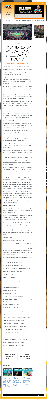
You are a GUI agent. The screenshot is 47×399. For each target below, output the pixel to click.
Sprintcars (20, 370)
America (16, 369)
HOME (21, 15)
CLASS (40, 15)
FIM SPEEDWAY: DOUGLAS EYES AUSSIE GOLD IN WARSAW (26, 381)
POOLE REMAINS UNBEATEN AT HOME (10, 356)
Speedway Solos (24, 63)
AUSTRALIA (26, 15)
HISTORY (39, 17)
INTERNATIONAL (33, 15)
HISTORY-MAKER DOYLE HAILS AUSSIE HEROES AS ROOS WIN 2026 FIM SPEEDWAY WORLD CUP (7, 382)
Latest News (18, 63)
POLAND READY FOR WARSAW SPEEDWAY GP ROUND (17, 53)
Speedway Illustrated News (11, 395)
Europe (8, 63)
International (13, 63)
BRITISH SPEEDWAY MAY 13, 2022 (25, 356)
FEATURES (34, 17)
